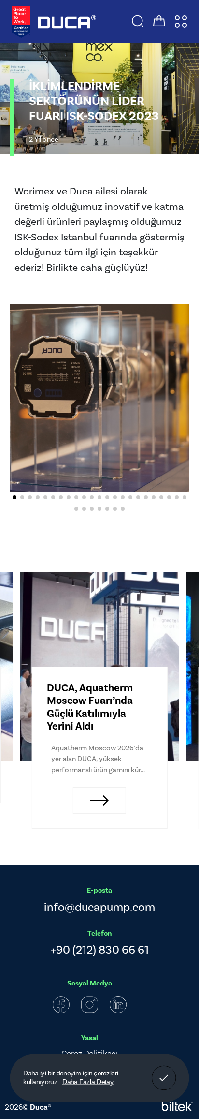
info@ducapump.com (99, 907)
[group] (99, 666)
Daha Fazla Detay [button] (88, 1081)
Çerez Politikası (89, 1053)
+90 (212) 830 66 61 (100, 949)
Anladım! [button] (164, 1071)
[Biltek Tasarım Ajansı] (177, 1107)
